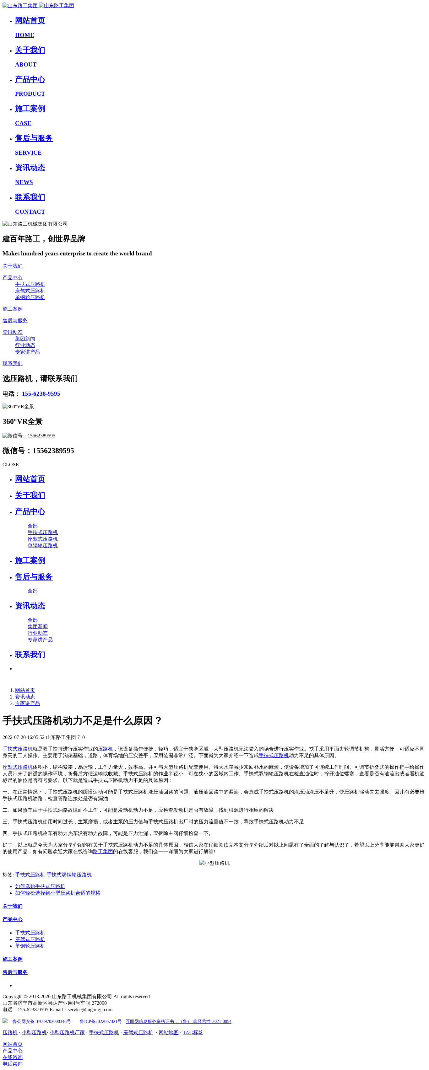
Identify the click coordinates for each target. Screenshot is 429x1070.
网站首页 (30, 479)
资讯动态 (25, 696)
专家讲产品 (27, 703)
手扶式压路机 (18, 749)
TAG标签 (193, 1032)
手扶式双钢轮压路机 (69, 874)
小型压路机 (34, 1032)
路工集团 (103, 851)
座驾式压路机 (18, 767)
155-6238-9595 (41, 393)
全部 (33, 525)
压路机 (105, 749)
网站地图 (169, 1032)
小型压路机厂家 (67, 1032)
